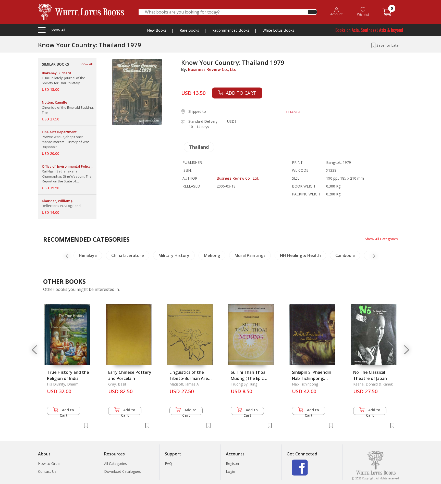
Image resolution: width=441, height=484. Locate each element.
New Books (156, 30)
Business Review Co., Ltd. (213, 69)
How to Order (49, 463)
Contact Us (47, 471)
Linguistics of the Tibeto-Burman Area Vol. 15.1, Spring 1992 (190, 378)
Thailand (199, 147)
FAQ (168, 463)
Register (232, 463)
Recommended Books (230, 30)
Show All (86, 64)
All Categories (115, 463)
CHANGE (293, 111)
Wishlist (363, 14)
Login (230, 471)
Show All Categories (381, 239)
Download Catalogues (122, 471)
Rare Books (189, 30)
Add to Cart (67, 411)
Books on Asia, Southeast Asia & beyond (369, 30)
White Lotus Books (278, 30)
